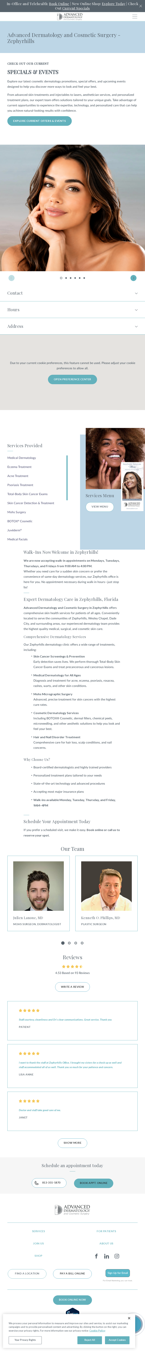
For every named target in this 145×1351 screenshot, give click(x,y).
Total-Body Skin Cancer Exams (27, 494)
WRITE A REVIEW (72, 987)
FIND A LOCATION (27, 1273)
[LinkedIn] (106, 1256)
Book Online (59, 4)
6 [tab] (84, 278)
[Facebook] (96, 1256)
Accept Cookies (117, 1340)
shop (38, 1256)
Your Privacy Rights (25, 1340)
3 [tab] (70, 278)
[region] (69, 1331)
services (38, 1231)
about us (106, 1243)
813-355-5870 (51, 1182)
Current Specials (76, 8)
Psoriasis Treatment (20, 485)
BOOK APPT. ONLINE (93, 1183)
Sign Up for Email (118, 1273)
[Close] (129, 1318)
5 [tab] (79, 278)
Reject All (89, 1340)
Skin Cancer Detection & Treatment (30, 503)
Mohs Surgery (16, 512)
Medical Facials (17, 539)
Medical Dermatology (21, 457)
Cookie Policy (97, 1330)
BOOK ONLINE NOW (72, 1300)
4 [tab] (75, 278)
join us (38, 1243)
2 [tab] (66, 278)
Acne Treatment (17, 476)
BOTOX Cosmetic (19, 521)
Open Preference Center (72, 379)
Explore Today (113, 4)
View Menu (100, 506)
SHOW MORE (72, 1143)
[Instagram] (116, 1256)
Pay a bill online (72, 1273)
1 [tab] (64, 944)
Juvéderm (14, 530)
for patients (106, 1231)
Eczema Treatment (19, 467)
